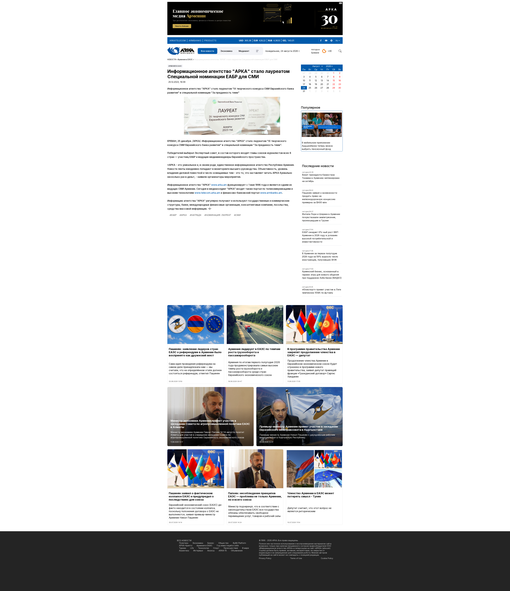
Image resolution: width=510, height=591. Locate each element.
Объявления (237, 550)
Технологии (203, 548)
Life (192, 548)
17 (304, 84)
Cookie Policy (327, 558)
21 (328, 84)
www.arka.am (219, 184)
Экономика (226, 51)
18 (310, 84)
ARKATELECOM (177, 40)
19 (316, 84)
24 (304, 87)
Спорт (216, 548)
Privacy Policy (265, 558)
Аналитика (184, 550)
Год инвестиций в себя (228, 545)
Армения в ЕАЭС (175, 66)
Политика (183, 543)
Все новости (207, 51)
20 (321, 84)
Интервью (198, 550)
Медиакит (244, 51)
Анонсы (210, 550)
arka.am (326, 548)
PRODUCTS (210, 40)
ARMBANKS (195, 40)
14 (328, 80)
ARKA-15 (223, 550)
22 (334, 84)
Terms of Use (296, 558)
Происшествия (231, 548)
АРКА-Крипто (185, 545)
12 (316, 80)
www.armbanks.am (271, 192)
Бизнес (210, 543)
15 (334, 80)
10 (304, 80)
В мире (245, 548)
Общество (223, 543)
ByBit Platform (239, 543)
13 (322, 80)
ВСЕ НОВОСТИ (184, 540)
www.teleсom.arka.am (207, 192)
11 (310, 80)
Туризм (182, 548)
